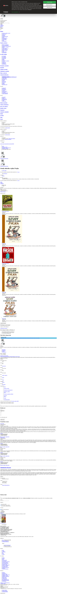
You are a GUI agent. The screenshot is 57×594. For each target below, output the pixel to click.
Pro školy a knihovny (5, 565)
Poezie (3, 40)
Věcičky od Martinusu (4, 104)
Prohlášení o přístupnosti (5, 576)
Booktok (3, 83)
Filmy (1, 117)
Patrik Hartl (3, 88)
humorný (6, 375)
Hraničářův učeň (4, 99)
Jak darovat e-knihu (5, 562)
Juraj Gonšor (2, 423)
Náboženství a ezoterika (4, 71)
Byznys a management (5, 45)
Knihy (3, 146)
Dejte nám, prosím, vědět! (15, 401)
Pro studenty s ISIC (5, 566)
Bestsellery (3, 79)
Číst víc (18, 180)
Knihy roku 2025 (4, 578)
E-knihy (1, 24)
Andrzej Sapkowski (5, 93)
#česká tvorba (2, 356)
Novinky (3, 80)
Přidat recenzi (2, 419)
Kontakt (3, 557)
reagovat (1, 433)
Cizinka (3, 100)
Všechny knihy (4, 78)
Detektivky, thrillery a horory (6, 33)
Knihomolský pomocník (3, 328)
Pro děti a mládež (3, 54)
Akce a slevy (4, 82)
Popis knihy (3, 349)
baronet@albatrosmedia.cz (6, 485)
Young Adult (4, 58)
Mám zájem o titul (4, 84)
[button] (29, 178)
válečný (3, 375)
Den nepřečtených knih (5, 579)
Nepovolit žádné (49, 7)
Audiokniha (3, 511)
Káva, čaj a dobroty (4, 106)
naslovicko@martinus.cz (7, 545)
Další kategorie (4, 41)
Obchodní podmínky (5, 591)
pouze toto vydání (3, 504)
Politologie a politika (5, 148)
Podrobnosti (4, 350)
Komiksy (3, 34)
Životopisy (5, 395)
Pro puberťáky (4, 57)
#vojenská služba (6, 356)
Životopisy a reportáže (5, 47)
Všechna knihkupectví (5, 540)
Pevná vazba (4, 243)
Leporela (3, 61)
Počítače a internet (4, 50)
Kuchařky (2, 67)
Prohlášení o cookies (5, 575)
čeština (3, 377)
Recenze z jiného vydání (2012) (4, 465)
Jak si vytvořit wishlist (5, 563)
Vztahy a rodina (4, 48)
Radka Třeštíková (4, 91)
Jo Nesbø (3, 90)
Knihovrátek (4, 573)
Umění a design (4, 51)
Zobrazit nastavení (49, 4)
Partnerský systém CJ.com (6, 574)
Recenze (3, 351)
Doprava (3, 558)
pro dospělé (3, 384)
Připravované (4, 81)
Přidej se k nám (4, 577)
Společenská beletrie (5, 36)
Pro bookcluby (4, 581)
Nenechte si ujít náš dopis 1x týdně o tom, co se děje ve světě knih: (9, 584)
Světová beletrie (4, 39)
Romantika (3, 35)
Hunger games (4, 98)
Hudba (1, 113)
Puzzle (1, 119)
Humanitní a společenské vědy (6, 46)
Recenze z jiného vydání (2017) (4, 436)
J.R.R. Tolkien (4, 89)
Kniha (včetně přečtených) (5, 509)
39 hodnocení (5, 173)
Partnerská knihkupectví (5, 541)
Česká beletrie (4, 38)
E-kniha (2, 510)
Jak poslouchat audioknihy (6, 561)
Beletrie (1, 31)
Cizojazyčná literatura (4, 74)
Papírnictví (2, 110)
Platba (3, 559)
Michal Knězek (2, 437)
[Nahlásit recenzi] (0, 455)
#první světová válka (17, 356)
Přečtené (1, 26)
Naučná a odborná (3, 42)
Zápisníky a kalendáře (4, 111)
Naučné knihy (4, 62)
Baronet (3, 382)
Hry (0, 27)
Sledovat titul (2, 512)
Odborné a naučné (6, 388)
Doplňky (3, 554)
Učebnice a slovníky (4, 69)
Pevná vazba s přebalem (5, 211)
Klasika (3, 37)
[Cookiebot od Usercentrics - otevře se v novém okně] (6, 12)
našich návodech (7, 127)
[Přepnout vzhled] (0, 29)
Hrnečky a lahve (3, 108)
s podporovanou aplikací (11, 138)
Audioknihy (2, 25)
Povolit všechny (49, 2)
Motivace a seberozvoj (5, 44)
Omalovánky (4, 63)
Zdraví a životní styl (5, 49)
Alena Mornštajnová (5, 92)
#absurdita (12, 356)
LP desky (2, 115)
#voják (10, 356)
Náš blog (3, 572)
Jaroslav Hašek (4, 170)
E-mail (1, 499)
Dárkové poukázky (3, 102)
